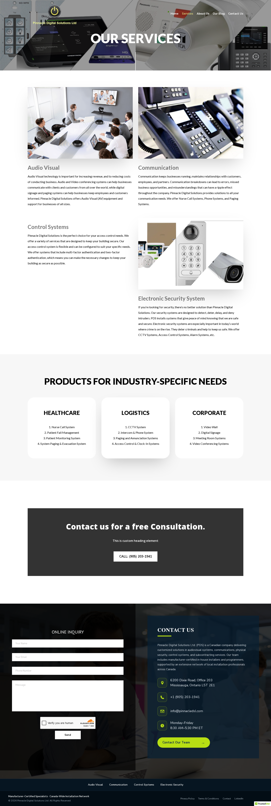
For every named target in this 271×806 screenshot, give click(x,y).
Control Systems (144, 784)
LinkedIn (238, 798)
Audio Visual (95, 784)
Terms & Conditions (208, 798)
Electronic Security (172, 784)
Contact (227, 798)
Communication (118, 784)
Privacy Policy (187, 798)
